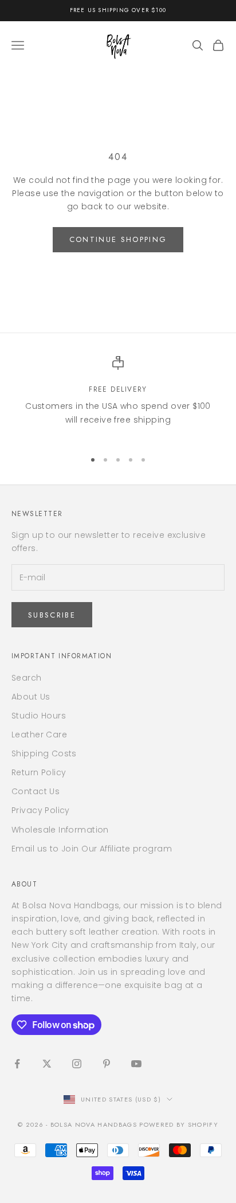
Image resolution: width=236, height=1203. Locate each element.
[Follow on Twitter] (47, 1063)
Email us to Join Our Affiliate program (91, 848)
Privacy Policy (40, 810)
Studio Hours (38, 715)
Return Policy (38, 772)
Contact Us (35, 791)
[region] (118, 398)
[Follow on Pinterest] (106, 1063)
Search (26, 677)
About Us (30, 696)
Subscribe (52, 615)
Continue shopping (118, 239)
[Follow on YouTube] (136, 1063)
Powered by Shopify (178, 1124)
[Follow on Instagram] (76, 1063)
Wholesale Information (60, 829)
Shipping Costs (44, 753)
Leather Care (39, 734)
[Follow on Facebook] (17, 1063)
